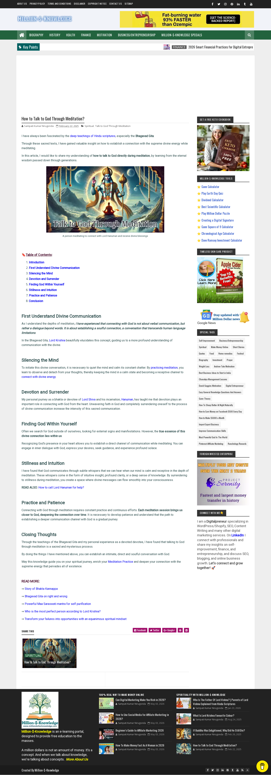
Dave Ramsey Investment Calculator (221, 240)
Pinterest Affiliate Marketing (211, 443)
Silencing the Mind (41, 273)
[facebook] (212, 4)
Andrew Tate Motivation (224, 366)
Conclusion (36, 301)
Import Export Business (209, 424)
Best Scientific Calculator (215, 207)
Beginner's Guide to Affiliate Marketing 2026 (140, 730)
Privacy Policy (37, 3)
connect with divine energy (39, 377)
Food (212, 353)
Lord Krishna (57, 340)
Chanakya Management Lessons (213, 379)
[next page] (148, 675)
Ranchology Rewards (237, 443)
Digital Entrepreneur (235, 385)
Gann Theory (204, 398)
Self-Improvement (207, 340)
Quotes (202, 353)
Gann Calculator (210, 186)
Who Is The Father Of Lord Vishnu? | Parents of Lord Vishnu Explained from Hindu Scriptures (220, 702)
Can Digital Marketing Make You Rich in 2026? (141, 700)
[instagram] (225, 4)
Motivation (104, 35)
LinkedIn (238, 535)
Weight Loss (204, 366)
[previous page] (62, 675)
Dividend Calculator (212, 200)
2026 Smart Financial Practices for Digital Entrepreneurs (208, 47)
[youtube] (251, 4)
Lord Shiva (88, 399)
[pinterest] (232, 4)
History (54, 35)
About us (22, 3)
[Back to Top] (247, 770)
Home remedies (225, 353)
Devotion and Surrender (44, 279)
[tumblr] (245, 4)
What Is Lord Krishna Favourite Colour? (213, 715)
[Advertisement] (135, 81)
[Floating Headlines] (150, 47)
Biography (36, 35)
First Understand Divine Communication (54, 268)
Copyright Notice (97, 3)
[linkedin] (238, 4)
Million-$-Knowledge (47, 770)
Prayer (230, 359)
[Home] (21, 34)
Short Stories (238, 347)
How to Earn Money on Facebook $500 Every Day (220, 411)
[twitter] (219, 4)
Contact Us (115, 3)
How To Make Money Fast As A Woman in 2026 (140, 745)
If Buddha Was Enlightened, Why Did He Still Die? (219, 730)
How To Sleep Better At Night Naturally (216, 405)
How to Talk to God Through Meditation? (47, 662)
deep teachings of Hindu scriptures (92, 136)
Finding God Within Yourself (46, 284)
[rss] (242, 770)
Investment (217, 359)
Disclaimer (79, 3)
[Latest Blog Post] (106, 703)
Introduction (36, 262)
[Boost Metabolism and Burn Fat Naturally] (187, 26)
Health (70, 35)
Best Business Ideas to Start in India (215, 372)
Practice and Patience (43, 295)
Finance (86, 35)
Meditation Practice (120, 561)
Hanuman (127, 399)
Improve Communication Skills (212, 430)
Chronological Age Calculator (217, 233)
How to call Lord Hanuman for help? (61, 487)
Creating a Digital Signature (217, 220)
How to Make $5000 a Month (211, 417)
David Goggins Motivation (210, 385)
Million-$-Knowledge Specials (181, 35)
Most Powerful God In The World (213, 437)
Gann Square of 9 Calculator (217, 227)
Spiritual (89, 126)
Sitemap (129, 3)
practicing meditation (164, 367)
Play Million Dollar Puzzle (215, 213)
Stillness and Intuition (43, 290)
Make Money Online (219, 347)
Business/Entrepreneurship (137, 35)
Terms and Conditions (59, 3)
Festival (240, 353)
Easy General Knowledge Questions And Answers (220, 392)
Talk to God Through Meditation (113, 126)
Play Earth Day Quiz (212, 193)
